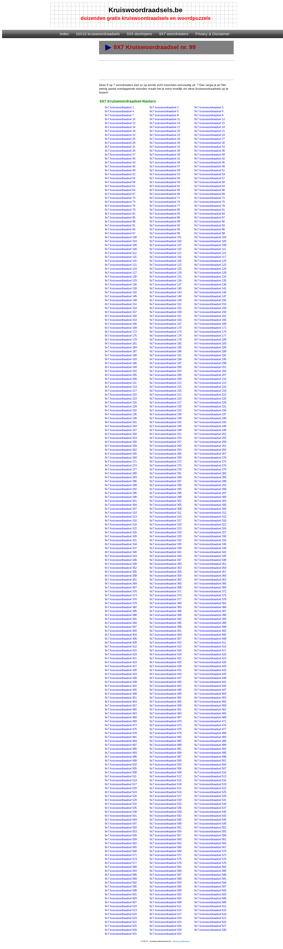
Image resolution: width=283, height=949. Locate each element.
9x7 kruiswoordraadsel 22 (120, 134)
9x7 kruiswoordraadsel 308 (165, 508)
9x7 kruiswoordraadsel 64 (120, 190)
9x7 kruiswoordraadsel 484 (121, 741)
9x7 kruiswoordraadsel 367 (121, 587)
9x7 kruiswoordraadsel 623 (165, 922)
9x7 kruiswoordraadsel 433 (121, 674)
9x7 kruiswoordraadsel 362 (165, 579)
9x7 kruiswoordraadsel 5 (164, 111)
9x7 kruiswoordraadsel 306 (210, 504)
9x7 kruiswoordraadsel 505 (121, 768)
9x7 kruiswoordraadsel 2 (164, 107)
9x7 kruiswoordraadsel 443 (165, 685)
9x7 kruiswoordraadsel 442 (121, 685)
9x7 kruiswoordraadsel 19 (120, 131)
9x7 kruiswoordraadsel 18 (209, 127)
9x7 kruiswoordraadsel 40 (120, 158)
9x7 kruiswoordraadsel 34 (120, 150)
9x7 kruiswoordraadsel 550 (121, 827)
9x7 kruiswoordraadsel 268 (121, 457)
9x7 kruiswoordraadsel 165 (210, 319)
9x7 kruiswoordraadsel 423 (210, 658)
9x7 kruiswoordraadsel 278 (165, 469)
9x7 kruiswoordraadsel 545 (165, 819)
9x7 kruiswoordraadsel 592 (121, 882)
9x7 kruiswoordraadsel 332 (165, 540)
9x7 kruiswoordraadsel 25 (120, 138)
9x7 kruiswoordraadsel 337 (121, 548)
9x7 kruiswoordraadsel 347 (165, 559)
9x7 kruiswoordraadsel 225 (210, 398)
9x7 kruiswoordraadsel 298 (121, 497)
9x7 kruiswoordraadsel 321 (210, 524)
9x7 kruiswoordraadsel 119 (165, 260)
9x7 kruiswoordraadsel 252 (210, 434)
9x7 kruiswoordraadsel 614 (165, 910)
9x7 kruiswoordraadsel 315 (210, 516)
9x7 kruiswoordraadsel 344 (165, 556)
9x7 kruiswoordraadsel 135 (210, 280)
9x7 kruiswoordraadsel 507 (210, 768)
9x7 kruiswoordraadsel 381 (210, 603)
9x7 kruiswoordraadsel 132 (210, 276)
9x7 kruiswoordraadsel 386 (165, 611)
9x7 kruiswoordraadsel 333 (210, 540)
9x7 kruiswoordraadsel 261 (210, 445)
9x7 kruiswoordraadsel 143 (165, 292)
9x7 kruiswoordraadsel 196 (121, 363)
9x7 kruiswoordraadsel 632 (165, 933)
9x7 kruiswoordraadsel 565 (121, 847)
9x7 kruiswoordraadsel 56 (165, 178)
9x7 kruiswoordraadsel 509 (165, 772)
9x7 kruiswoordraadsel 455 (165, 701)
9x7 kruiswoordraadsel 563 (165, 843)
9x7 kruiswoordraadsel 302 (165, 500)
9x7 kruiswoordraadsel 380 (165, 603)
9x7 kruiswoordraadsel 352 (121, 567)
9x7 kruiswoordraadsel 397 (121, 626)
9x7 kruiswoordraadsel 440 (165, 681)
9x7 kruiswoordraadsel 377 (165, 599)
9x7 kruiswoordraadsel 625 (121, 925)
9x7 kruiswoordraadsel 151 (121, 304)
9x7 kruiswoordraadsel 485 (165, 741)
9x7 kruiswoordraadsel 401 (165, 630)
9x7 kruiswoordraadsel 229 (121, 406)
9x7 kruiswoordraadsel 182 (165, 343)
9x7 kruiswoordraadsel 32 (165, 146)
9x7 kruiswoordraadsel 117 (210, 256)
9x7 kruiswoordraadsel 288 (210, 481)
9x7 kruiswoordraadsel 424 (121, 662)
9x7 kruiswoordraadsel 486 (210, 741)
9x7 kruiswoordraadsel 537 (210, 807)
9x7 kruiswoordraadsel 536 (165, 807)
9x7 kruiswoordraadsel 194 (165, 359)
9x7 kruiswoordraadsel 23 (165, 134)
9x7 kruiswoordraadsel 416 (165, 650)
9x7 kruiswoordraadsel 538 (121, 811)
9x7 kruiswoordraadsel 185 (165, 347)
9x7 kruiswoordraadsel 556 (121, 835)
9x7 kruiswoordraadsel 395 (165, 622)
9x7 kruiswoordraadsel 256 (121, 441)
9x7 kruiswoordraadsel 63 (209, 186)
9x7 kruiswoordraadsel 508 (121, 772)
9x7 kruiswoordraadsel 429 (210, 666)
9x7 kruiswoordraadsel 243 (210, 422)
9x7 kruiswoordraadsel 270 (210, 457)
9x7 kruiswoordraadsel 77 (165, 205)
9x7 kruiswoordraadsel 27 (209, 138)
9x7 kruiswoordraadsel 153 (210, 304)
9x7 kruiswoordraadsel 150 (210, 300)
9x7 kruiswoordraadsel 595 (121, 886)
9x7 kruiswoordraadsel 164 (165, 319)
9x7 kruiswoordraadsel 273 (210, 461)
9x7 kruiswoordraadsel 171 (210, 327)
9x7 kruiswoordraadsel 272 (165, 461)
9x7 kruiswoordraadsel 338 (165, 548)
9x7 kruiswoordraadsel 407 (165, 638)
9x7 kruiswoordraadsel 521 (165, 788)
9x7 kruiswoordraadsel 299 (165, 497)
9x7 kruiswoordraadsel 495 (210, 752)
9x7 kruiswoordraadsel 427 (121, 666)
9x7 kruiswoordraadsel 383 (165, 607)
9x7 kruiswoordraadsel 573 (210, 855)
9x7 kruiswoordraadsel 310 (121, 512)
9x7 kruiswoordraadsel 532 (121, 803)
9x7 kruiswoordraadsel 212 (165, 382)
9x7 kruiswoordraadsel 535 (121, 807)
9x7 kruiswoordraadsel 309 (210, 508)
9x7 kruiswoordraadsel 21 (209, 131)
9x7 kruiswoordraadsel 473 (165, 725)
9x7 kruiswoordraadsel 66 (209, 190)
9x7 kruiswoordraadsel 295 (121, 493)
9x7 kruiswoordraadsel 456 (210, 701)
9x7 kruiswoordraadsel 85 (120, 217)
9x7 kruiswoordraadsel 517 (121, 784)
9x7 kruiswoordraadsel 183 (210, 343)
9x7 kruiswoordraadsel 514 (121, 780)
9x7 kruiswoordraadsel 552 (210, 827)
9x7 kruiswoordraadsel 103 (121, 241)
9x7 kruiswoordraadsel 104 (165, 241)
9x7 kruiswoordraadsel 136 (121, 284)
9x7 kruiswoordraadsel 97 (120, 233)
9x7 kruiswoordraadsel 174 (210, 331)
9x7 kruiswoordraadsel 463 (121, 713)
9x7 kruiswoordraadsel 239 (165, 418)
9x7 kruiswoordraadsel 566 (165, 847)
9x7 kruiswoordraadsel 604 (121, 898)
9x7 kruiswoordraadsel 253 (121, 437)
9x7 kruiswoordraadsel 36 (209, 150)
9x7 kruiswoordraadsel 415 (121, 650)
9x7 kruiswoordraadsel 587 (165, 874)
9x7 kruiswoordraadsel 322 (121, 528)
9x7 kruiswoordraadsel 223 (121, 398)
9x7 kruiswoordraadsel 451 (121, 697)
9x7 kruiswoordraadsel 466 (121, 717)
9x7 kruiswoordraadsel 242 (165, 422)
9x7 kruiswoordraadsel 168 (210, 323)
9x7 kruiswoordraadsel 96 (209, 229)
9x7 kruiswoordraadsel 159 (210, 312)
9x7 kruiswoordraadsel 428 (165, 666)
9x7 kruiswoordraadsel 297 (210, 493)
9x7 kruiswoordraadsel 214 (121, 386)
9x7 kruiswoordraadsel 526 (121, 796)
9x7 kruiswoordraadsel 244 (121, 426)
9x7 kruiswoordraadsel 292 (121, 489)
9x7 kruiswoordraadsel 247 (121, 430)
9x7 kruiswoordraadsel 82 (120, 213)
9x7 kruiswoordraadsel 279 (210, 469)
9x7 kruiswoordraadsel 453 (210, 697)
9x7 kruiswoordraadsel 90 (209, 221)
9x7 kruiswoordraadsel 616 (121, 914)
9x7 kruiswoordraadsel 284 (165, 477)
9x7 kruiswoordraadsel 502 (121, 764)
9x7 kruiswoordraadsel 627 (210, 925)
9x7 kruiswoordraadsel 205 (121, 375)
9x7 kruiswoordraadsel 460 (121, 709)
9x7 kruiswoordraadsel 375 (210, 595)
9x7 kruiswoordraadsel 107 (165, 245)
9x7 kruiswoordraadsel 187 (121, 351)
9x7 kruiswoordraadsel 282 (210, 473)
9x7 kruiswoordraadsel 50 (165, 170)
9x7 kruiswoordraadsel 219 (210, 390)
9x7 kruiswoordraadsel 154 (121, 308)
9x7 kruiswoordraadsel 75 (209, 201)
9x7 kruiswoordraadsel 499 (121, 760)
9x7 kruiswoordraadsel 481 (121, 737)
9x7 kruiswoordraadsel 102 (210, 237)
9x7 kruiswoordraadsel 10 (120, 119)
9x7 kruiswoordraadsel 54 (209, 174)
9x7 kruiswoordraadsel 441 (210, 681)
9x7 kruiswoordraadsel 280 (121, 473)
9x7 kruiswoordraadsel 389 (165, 615)
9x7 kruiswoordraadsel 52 (120, 174)
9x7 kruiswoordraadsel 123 (210, 264)
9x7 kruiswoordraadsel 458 (165, 705)
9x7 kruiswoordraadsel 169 (121, 327)
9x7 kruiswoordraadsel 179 (165, 339)
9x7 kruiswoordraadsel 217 (121, 390)
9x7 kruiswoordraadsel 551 (165, 827)
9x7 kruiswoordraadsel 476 (165, 729)
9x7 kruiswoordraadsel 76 (120, 205)
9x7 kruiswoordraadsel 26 (165, 138)
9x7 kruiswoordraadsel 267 (210, 453)
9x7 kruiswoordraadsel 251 (165, 434)
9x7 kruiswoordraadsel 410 (165, 642)
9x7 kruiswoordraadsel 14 (165, 123)
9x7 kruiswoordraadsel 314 (165, 516)
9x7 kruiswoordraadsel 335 (165, 544)
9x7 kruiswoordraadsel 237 (210, 414)
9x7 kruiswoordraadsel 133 (121, 280)
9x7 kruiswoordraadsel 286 (121, 481)
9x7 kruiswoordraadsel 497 (165, 756)
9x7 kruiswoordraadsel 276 (210, 465)
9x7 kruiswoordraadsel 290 (165, 485)
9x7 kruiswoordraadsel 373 (121, 595)
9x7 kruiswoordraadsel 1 (119, 107)
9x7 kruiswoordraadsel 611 (165, 906)
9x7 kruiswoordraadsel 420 (210, 654)
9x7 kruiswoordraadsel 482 (165, 737)
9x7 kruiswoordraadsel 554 (165, 831)
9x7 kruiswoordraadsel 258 (210, 441)
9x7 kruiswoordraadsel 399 (210, 626)
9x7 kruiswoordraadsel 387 (210, 611)
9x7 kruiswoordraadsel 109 (121, 249)
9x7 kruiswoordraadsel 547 (121, 823)
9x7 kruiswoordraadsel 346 (121, 559)
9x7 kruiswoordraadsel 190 (121, 355)
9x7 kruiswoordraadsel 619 (121, 918)
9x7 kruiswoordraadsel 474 (210, 725)
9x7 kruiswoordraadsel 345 (210, 556)
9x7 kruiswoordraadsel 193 (121, 359)
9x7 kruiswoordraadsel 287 (165, 481)
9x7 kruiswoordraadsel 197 (165, 363)
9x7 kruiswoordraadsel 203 (165, 371)
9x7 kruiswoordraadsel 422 (165, 658)
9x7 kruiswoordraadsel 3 (208, 107)
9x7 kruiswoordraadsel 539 (165, 811)
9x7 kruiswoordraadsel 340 (121, 552)
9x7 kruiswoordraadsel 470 (165, 721)
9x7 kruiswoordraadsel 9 (208, 115)
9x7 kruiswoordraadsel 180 (210, 339)
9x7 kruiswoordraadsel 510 (210, 772)
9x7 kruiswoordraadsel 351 (210, 563)
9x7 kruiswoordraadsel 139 (121, 288)
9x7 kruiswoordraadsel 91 (120, 225)
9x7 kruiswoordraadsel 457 (121, 705)
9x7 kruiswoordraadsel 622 (121, 922)
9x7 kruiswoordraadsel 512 (165, 776)
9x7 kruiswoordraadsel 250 (121, 434)
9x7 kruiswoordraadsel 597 (210, 886)
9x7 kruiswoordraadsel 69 (209, 194)
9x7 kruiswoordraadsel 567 (210, 847)
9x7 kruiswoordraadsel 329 (165, 536)
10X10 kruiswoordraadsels (98, 34)
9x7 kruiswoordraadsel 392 (165, 619)
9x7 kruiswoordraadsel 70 (120, 197)
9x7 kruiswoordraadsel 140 (165, 288)
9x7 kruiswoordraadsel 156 (210, 308)
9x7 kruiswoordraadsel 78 (209, 205)
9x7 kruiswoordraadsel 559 (121, 839)
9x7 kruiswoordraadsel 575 (165, 859)
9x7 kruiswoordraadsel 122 (165, 264)
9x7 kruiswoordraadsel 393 (210, 619)
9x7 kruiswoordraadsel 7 (119, 115)
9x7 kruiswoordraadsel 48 (209, 166)
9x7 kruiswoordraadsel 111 (210, 249)
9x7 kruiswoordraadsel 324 (210, 528)
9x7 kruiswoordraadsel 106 (121, 245)
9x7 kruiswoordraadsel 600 (210, 890)
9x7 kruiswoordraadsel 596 (165, 886)
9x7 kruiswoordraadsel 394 (121, 622)
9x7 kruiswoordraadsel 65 (165, 190)
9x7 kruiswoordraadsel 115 (121, 256)
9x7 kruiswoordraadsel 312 (210, 512)
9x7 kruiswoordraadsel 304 (121, 504)
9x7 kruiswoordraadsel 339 (210, 548)
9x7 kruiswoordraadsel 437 (165, 678)
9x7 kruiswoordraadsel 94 (120, 229)
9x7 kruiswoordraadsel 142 (121, 292)
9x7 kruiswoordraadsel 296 (165, 493)
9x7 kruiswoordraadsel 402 (210, 630)
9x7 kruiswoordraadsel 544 (121, 819)
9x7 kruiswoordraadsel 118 (121, 260)
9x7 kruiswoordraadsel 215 (165, 386)
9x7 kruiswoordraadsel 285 (210, 477)
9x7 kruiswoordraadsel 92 (165, 225)
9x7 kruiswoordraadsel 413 (165, 646)
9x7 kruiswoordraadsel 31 (120, 146)
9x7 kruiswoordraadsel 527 (165, 796)
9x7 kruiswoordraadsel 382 (121, 607)
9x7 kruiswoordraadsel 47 (165, 166)
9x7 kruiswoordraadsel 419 (165, 654)
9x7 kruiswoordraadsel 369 (210, 587)
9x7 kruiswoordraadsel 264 (210, 449)
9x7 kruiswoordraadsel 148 (121, 300)
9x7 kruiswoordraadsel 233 (165, 410)
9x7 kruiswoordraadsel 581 (165, 866)
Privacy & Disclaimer (212, 34)
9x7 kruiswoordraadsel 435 (210, 674)
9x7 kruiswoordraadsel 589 (121, 878)
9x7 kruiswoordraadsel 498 (210, 756)
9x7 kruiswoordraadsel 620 (165, 918)
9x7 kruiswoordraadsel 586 (121, 874)
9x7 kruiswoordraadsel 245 (165, 426)
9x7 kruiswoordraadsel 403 (121, 634)
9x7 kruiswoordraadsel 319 (121, 524)
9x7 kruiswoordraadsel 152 (165, 304)
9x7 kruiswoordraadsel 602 (165, 894)
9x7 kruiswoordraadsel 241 (121, 422)
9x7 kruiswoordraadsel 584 (165, 870)
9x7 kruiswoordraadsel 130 (121, 276)
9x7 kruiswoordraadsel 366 (210, 583)
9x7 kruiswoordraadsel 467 (165, 717)
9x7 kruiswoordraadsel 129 (210, 272)
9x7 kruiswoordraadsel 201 (210, 367)
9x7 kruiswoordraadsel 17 (165, 127)
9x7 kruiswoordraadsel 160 (121, 316)
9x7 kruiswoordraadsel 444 (210, 685)
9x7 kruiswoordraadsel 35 (165, 150)
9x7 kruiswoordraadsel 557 (165, 835)
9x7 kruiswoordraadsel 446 (165, 689)
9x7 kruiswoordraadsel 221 (165, 394)
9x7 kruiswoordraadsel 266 (165, 453)
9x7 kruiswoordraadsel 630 (210, 929)
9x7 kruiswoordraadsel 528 (210, 796)
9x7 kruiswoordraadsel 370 (121, 591)
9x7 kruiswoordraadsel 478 (121, 733)
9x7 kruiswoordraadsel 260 (165, 445)
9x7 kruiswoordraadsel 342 (210, 552)
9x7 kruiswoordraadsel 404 (165, 634)
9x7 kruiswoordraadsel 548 (165, 823)
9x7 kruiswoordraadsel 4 (119, 111)
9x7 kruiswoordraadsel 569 (165, 851)
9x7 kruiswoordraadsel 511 (121, 776)
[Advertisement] (69, 50)
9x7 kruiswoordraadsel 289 (121, 485)
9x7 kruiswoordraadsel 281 (165, 473)
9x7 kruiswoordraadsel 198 (210, 363)
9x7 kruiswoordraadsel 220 (121, 394)
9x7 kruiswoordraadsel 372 (210, 591)
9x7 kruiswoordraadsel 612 (210, 906)
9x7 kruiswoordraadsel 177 (210, 335)
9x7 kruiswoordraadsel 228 (210, 402)
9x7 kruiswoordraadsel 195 (210, 359)
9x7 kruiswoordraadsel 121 (121, 264)
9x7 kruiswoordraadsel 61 (120, 186)
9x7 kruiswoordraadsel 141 (210, 288)
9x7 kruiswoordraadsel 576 (210, 859)
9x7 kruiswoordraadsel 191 (165, 355)
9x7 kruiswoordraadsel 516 (210, 780)
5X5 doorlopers (139, 34)
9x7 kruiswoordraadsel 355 (121, 571)
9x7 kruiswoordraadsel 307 (121, 508)
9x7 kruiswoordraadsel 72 (209, 197)
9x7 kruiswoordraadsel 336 (210, 544)
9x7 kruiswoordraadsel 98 (165, 233)
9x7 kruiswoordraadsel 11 (165, 119)
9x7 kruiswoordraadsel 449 (165, 693)
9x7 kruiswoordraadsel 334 (121, 544)
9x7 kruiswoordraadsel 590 (165, 878)
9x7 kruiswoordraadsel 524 (165, 792)
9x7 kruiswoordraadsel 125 (165, 268)
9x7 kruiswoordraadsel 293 (165, 489)
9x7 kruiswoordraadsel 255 (210, 437)
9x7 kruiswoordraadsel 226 (121, 402)
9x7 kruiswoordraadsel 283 (121, 477)
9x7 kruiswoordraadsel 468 (210, 717)
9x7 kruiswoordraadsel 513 (210, 776)
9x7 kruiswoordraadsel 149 (165, 300)
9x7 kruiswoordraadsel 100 (121, 237)
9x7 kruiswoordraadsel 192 (210, 355)
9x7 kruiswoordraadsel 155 (165, 308)
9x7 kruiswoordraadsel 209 (165, 378)
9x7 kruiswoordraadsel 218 (165, 390)
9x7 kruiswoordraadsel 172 (121, 331)
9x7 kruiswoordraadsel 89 (165, 221)
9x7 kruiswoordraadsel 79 (120, 209)
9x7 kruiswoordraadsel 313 (121, 516)
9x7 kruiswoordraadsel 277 (121, 469)
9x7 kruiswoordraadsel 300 (210, 497)
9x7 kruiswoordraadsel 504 (210, 764)
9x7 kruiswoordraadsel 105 (210, 241)
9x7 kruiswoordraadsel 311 (165, 512)
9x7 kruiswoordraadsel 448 (121, 693)
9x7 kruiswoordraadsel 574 (121, 859)
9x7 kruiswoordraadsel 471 (210, 721)
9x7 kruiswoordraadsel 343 (121, 556)
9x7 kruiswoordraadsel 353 (165, 567)
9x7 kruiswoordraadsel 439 (121, 681)
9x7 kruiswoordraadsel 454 (121, 701)
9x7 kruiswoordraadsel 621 (210, 918)
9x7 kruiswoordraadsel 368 (165, 587)
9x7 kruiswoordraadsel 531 (210, 800)
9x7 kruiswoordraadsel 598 (121, 890)
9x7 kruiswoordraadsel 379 (121, 603)
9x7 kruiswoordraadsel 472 (121, 725)
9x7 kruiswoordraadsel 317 (165, 520)
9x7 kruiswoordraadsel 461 (165, 709)
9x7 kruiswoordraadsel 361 (121, 579)
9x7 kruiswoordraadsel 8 (164, 115)
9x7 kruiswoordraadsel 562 (121, 843)
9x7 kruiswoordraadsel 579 (210, 862)
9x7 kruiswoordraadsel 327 (210, 532)
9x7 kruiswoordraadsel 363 (210, 579)
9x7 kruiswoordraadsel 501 (210, 760)
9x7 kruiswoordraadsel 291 (210, 485)
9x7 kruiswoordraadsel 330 (210, 536)
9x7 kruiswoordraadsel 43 (120, 162)
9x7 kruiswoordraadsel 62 (165, 186)
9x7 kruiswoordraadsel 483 (210, 737)
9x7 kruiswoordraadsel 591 (210, 878)
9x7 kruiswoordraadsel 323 (165, 528)
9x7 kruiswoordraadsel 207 (210, 375)
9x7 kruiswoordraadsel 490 (121, 748)
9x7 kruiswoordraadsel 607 (121, 902)
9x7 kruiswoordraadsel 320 (165, 524)
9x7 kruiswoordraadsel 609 (210, 902)
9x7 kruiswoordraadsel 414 (210, 646)
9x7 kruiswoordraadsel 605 (165, 898)
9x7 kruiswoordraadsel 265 (121, 453)
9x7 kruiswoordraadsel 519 (210, 784)
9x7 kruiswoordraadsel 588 (210, 874)
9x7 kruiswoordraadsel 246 (210, 426)
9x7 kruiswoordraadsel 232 (121, 410)
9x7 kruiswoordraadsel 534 (210, 803)
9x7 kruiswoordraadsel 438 (210, 678)
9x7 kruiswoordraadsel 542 (165, 815)
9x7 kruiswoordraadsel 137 (165, 284)
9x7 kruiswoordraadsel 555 (210, 831)
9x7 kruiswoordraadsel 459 (210, 705)
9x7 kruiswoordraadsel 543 (210, 815)
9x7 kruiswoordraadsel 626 (165, 925)
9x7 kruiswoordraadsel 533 (165, 803)
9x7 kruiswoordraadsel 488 (165, 744)
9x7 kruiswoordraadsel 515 (165, 780)
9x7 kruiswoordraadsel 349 (121, 563)
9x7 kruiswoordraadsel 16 (120, 127)
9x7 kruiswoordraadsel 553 (121, 831)
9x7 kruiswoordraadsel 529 (121, 800)
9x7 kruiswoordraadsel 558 (210, 835)
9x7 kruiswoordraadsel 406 (121, 638)
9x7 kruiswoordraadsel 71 (165, 197)
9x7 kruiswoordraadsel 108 (210, 245)
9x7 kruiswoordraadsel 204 (210, 371)
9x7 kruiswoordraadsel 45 (209, 162)
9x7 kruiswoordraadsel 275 (165, 465)
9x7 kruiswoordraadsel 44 (165, 162)
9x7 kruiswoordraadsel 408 (210, 638)
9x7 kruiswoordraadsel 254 (165, 437)
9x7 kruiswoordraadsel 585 (210, 870)
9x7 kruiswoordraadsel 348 (210, 559)
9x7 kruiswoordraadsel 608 (165, 902)
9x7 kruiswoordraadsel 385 (121, 611)
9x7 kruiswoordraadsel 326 (165, 532)
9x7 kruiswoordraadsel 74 (165, 201)
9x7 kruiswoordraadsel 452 (165, 697)
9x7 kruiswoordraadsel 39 (209, 154)
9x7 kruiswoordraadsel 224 (165, 398)
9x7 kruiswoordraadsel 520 (121, 788)
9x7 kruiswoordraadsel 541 (121, 815)
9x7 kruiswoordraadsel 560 (165, 839)
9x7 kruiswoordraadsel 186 (210, 347)
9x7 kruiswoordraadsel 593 (165, 882)
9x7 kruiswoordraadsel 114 (210, 253)
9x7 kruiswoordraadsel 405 (210, 634)
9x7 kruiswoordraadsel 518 (165, 784)
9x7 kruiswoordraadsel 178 (121, 339)
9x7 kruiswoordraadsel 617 (165, 914)
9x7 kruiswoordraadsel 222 (210, 394)
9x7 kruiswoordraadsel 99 (209, 233)
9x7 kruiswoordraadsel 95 (165, 229)
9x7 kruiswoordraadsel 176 (165, 335)
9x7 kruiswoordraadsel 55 (120, 178)
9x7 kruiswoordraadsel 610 (121, 906)
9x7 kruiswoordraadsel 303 (210, 500)
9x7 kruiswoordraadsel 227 (165, 402)
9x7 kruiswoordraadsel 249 (210, 430)
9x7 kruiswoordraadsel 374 (165, 595)
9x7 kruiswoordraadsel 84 (209, 213)
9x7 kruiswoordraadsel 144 (210, 292)
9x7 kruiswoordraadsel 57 (209, 178)
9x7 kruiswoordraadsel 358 (121, 575)
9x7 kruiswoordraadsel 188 (165, 351)
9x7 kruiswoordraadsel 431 (165, 670)
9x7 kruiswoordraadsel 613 (121, 910)
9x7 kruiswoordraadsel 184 (121, 347)
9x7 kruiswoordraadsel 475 (121, 729)
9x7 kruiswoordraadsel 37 (120, 154)
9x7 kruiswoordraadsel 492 (210, 748)
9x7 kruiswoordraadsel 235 (121, 414)
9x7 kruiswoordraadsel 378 (210, 599)
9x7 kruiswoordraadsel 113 (165, 253)
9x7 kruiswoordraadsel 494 (165, 752)
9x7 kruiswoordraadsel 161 (165, 316)
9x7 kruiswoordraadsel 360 (210, 575)
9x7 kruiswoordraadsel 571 (121, 855)
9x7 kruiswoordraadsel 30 (209, 142)
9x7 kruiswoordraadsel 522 (210, 788)
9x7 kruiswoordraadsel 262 (121, 449)
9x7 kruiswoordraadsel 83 (165, 213)
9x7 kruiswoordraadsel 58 (120, 182)
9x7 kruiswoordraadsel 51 (209, 170)
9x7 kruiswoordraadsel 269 (165, 457)
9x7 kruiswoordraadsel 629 (165, 929)
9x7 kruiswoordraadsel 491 (165, 748)
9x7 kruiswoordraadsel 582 (210, 866)
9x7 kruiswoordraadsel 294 (210, 489)
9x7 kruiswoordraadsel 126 (210, 268)
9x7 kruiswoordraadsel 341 (165, 552)
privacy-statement (181, 941)
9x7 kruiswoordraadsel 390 (210, 615)
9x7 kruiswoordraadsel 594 (210, 882)
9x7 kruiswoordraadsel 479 (165, 733)
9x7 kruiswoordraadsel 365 (165, 583)
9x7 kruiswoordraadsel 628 (121, 929)
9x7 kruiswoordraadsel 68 (165, 194)
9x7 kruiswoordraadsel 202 (121, 371)
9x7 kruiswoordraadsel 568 (121, 851)
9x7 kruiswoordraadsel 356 (165, 571)
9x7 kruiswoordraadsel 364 (121, 583)
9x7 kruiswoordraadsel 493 (121, 752)
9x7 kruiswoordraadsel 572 (165, 855)
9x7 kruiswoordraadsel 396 (210, 622)
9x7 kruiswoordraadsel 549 (210, 823)
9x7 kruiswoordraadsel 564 (210, 843)
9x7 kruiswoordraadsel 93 (209, 225)
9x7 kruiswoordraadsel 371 (165, 591)
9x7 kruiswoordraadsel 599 (165, 890)
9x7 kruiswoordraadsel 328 (121, 536)
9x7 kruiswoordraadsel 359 (165, 575)
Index (64, 34)
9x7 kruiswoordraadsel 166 (121, 323)
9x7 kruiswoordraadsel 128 (165, 272)
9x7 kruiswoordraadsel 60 (209, 182)
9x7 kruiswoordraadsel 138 (210, 284)
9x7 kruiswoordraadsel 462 (210, 709)
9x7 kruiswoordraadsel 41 (165, 158)
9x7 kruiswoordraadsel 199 (121, 367)
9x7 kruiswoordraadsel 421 (121, 658)
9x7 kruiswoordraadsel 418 (121, 654)
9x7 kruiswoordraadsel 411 (210, 642)
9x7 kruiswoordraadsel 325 (121, 532)
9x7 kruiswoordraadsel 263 (165, 449)
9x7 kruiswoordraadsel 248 (165, 430)
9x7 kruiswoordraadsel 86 (165, 217)
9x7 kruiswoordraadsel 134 (165, 280)
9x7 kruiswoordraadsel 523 (121, 792)
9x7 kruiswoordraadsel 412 (121, 646)
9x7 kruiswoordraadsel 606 (210, 898)
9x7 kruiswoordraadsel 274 (121, 465)
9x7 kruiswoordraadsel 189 (210, 351)
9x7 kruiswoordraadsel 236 (165, 414)
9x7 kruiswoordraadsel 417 (210, 650)
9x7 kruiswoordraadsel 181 (121, 343)
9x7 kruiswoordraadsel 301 (121, 500)
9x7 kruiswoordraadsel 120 (210, 260)
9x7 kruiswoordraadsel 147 (210, 296)
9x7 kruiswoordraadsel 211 (121, 382)
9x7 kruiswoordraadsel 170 (165, 327)
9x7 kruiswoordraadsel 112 (121, 253)
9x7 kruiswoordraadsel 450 (210, 693)
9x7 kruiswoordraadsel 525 (210, 792)
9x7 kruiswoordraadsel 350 (165, 563)
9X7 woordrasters (173, 34)
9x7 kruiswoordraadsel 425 (165, 662)
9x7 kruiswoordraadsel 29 (165, 142)
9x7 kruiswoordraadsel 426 (210, 662)
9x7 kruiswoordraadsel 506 (165, 768)
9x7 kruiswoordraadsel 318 (210, 520)
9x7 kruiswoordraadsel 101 (165, 237)
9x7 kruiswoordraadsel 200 (165, 367)
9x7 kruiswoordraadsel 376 (121, 599)
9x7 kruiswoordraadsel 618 (210, 914)
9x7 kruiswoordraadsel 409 (121, 642)
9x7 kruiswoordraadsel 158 (165, 312)
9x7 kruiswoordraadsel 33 (209, 146)
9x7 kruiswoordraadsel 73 (120, 201)
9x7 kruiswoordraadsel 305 (165, 504)
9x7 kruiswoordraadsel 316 (121, 520)
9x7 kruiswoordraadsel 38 (165, 154)
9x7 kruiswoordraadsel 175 (121, 335)
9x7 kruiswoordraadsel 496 (121, 756)
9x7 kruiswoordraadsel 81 (209, 209)
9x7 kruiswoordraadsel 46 (120, 166)
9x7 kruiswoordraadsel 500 (165, 760)
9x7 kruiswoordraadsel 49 (120, 170)
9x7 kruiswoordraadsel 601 (121, 894)
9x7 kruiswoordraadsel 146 (165, 296)
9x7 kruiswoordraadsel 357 (210, 571)
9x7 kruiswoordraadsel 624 (210, 922)
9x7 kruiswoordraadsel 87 (209, 217)
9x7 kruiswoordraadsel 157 (121, 312)
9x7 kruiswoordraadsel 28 (120, 142)
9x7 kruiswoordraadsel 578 (165, 862)
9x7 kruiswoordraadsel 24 (209, 134)
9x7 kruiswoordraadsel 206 (165, 375)
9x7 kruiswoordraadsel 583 (121, 870)
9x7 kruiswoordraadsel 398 (165, 626)
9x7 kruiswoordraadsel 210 (210, 378)
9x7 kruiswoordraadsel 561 (210, 839)
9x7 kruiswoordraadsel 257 (165, 441)
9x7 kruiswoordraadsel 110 (165, 249)
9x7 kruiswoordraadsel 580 (121, 866)
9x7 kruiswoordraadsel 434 (165, 674)
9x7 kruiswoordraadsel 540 (210, 811)
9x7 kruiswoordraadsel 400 (121, 630)
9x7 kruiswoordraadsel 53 (165, 174)
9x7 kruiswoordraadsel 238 (121, 418)
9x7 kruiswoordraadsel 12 (209, 119)
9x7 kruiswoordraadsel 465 (210, 713)
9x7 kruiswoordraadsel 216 (210, 386)
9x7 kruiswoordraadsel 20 (165, 131)
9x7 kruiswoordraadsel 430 (121, 670)
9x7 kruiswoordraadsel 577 (121, 862)
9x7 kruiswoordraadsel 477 (210, 729)
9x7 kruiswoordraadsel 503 (165, 764)
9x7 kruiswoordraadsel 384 (210, 607)
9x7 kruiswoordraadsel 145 (121, 296)
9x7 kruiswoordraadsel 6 (208, 111)
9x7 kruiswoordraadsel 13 (120, 123)
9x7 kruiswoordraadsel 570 (210, 851)
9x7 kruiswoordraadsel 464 (165, 713)
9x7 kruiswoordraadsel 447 (210, 689)
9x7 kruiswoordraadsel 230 (165, 406)
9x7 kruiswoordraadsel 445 (121, 689)
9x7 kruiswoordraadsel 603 (210, 894)
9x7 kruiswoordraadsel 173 (165, 331)
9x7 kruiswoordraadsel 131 (165, 276)
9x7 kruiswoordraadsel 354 (210, 567)
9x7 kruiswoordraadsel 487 (121, 744)
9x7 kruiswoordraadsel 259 (121, 445)
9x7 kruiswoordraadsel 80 (165, 209)
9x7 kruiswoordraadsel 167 (165, 323)
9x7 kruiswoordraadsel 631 (121, 933)
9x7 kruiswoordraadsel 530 (165, 800)
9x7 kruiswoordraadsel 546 (210, 819)
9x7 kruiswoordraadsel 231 (210, 406)
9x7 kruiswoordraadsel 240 (210, 418)
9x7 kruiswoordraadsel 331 (121, 540)
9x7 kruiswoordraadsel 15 (209, 123)
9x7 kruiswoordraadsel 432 (210, 670)
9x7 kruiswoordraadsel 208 (121, 378)
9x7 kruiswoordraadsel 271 (121, 461)
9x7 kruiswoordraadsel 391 (121, 619)
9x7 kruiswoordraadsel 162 (210, 316)
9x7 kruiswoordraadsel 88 (120, 221)
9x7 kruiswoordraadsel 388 (121, 615)
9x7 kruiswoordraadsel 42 (209, 158)
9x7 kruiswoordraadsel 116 (165, 256)
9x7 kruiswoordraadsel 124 (121, 268)
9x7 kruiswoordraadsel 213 (210, 382)
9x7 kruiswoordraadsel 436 (121, 678)
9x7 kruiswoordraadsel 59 (165, 182)
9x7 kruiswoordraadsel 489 (210, 744)
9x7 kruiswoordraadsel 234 (210, 410)
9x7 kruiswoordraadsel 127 (121, 272)
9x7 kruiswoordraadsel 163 (121, 319)
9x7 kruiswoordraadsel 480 (210, 733)
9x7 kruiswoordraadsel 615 (210, 910)
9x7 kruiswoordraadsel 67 (120, 194)
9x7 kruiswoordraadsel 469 (121, 721)
